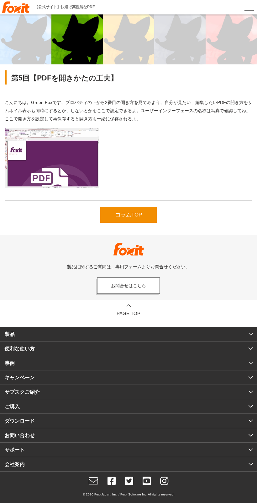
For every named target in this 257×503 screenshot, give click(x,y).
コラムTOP (128, 215)
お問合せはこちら (128, 285)
